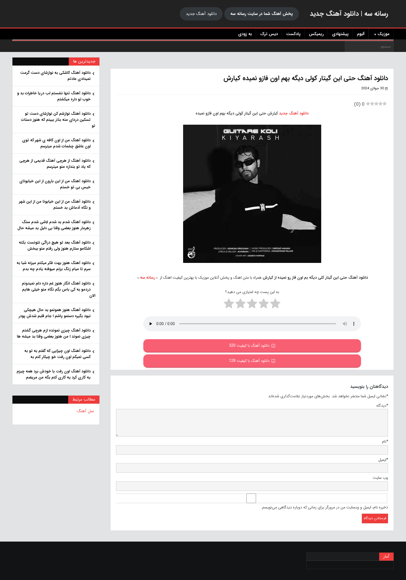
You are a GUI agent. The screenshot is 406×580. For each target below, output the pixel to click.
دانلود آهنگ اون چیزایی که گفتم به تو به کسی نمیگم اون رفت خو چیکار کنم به (57, 354)
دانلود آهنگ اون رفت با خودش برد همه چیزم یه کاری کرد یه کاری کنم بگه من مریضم (54, 374)
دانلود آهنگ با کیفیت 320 (249, 346)
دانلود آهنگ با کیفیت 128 (249, 361)
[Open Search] (203, 40)
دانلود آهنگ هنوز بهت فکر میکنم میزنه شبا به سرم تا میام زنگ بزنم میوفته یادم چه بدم (54, 266)
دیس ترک (269, 34)
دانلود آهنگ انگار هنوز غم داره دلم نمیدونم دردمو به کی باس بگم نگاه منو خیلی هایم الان (58, 289)
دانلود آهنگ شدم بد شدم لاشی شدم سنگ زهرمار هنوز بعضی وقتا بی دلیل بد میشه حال (54, 225)
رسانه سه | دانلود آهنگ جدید (349, 14)
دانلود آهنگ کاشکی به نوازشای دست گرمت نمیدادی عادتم (55, 76)
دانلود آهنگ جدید (201, 14)
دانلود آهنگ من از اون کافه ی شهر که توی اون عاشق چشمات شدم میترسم (56, 143)
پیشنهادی (340, 34)
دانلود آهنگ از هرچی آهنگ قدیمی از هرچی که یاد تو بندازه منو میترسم (55, 164)
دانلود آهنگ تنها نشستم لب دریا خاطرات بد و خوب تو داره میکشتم (54, 96)
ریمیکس (316, 34)
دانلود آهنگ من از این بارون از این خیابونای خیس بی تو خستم (55, 184)
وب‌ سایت (380, 478)
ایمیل (383, 460)
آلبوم (361, 34)
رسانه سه (147, 278)
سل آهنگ (85, 411)
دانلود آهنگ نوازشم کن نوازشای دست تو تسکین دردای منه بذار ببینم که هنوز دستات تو (58, 120)
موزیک (383, 34)
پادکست (293, 34)
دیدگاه (382, 406)
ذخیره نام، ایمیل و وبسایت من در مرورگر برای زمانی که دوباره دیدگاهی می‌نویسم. (324, 507)
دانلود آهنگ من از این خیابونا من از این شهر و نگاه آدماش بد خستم (55, 204)
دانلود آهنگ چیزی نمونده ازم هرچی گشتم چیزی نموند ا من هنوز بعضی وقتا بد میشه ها (54, 333)
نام (385, 441)
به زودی (245, 34)
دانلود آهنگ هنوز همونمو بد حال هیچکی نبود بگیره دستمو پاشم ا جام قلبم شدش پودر (55, 313)
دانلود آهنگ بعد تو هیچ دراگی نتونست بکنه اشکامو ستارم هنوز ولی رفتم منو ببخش (55, 245)
